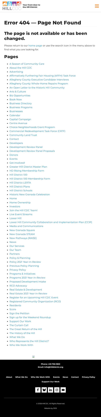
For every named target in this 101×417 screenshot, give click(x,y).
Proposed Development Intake (27, 281)
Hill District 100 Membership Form (29, 178)
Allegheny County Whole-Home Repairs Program (38, 83)
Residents (15, 305)
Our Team (15, 250)
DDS (55, 408)
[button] (97, 6)
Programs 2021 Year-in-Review (27, 277)
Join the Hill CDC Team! (23, 210)
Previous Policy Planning (24, 265)
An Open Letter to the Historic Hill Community (37, 87)
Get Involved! (17, 162)
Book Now (15, 99)
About (9, 377)
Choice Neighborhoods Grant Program (32, 127)
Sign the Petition (19, 313)
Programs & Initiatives (22, 273)
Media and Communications (26, 226)
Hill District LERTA (20, 182)
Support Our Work (20, 321)
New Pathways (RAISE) (23, 238)
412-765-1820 (54, 364)
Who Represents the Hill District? (29, 341)
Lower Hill (15, 218)
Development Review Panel (26, 147)
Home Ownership (20, 202)
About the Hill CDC (20, 67)
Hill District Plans (19, 186)
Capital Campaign (20, 119)
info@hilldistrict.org (53, 367)
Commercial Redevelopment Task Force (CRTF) (37, 131)
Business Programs (20, 107)
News (12, 242)
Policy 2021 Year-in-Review (25, 261)
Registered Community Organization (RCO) (35, 301)
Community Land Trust (23, 135)
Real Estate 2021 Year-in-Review (28, 293)
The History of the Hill (22, 333)
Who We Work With (21, 345)
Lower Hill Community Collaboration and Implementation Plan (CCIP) (50, 222)
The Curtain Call (18, 325)
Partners (14, 253)
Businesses (16, 111)
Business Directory (20, 103)
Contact (14, 139)
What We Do (17, 337)
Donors (13, 155)
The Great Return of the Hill (25, 329)
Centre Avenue (18, 123)
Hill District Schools (20, 190)
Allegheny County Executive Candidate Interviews (39, 79)
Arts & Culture (17, 91)
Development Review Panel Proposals (32, 151)
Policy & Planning (19, 258)
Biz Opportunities (19, 95)
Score (12, 309)
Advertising (16, 71)
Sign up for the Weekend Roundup (30, 317)
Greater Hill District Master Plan (28, 166)
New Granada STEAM (22, 234)
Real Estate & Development (25, 289)
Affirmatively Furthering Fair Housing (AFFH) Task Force (42, 75)
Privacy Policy (17, 269)
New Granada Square (22, 230)
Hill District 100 (18, 174)
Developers (16, 143)
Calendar (14, 115)
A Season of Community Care (26, 63)
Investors (14, 206)
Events (13, 158)
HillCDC (45, 404)
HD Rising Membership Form (26, 170)
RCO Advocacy (18, 285)
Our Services (16, 246)
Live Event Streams (20, 214)
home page (35, 45)
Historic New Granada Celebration (29, 194)
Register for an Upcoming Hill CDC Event (33, 297)
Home (13, 198)
